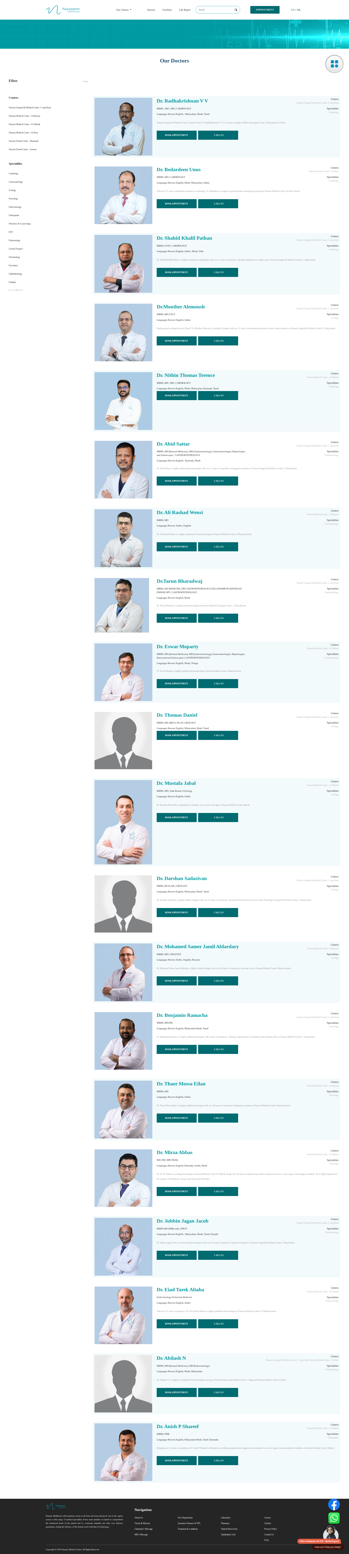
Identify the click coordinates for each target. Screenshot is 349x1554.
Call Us (219, 135)
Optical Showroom (229, 1529)
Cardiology (13, 173)
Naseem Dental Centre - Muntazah (23, 141)
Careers (267, 1517)
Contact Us (269, 1534)
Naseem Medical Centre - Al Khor (23, 132)
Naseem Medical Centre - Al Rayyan (24, 116)
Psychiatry (13, 265)
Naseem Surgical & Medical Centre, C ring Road (30, 107)
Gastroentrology (16, 182)
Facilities (167, 10)
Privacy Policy (270, 1529)
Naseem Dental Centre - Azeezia (22, 149)
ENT (11, 232)
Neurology (13, 198)
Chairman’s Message (144, 1529)
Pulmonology (14, 240)
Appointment (265, 10)
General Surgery (16, 248)
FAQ (266, 1540)
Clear (85, 81)
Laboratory (225, 1517)
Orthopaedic (14, 215)
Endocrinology (15, 207)
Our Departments (185, 1517)
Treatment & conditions (188, 1529)
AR (298, 10)
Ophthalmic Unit (228, 1534)
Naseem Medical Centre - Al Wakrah (24, 124)
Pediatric (12, 282)
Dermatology (14, 257)
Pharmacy (225, 1523)
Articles (267, 1523)
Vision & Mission (142, 1523)
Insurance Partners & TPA (189, 1523)
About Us (139, 1517)
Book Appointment (176, 135)
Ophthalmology (15, 274)
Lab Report (185, 10)
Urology (12, 190)
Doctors (151, 10)
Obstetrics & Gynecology (20, 223)
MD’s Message (141, 1534)
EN (293, 10)
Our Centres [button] (122, 10)
